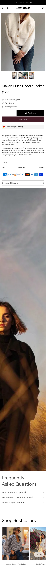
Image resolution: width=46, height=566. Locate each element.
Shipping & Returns (10, 183)
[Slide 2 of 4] (20, 75)
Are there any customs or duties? (17, 497)
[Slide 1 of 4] (14, 75)
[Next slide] (41, 551)
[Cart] (43, 8)
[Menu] (2, 8)
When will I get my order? (14, 502)
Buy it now (23, 119)
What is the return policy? (14, 492)
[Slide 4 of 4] (31, 75)
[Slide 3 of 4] (25, 75)
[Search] (7, 8)
